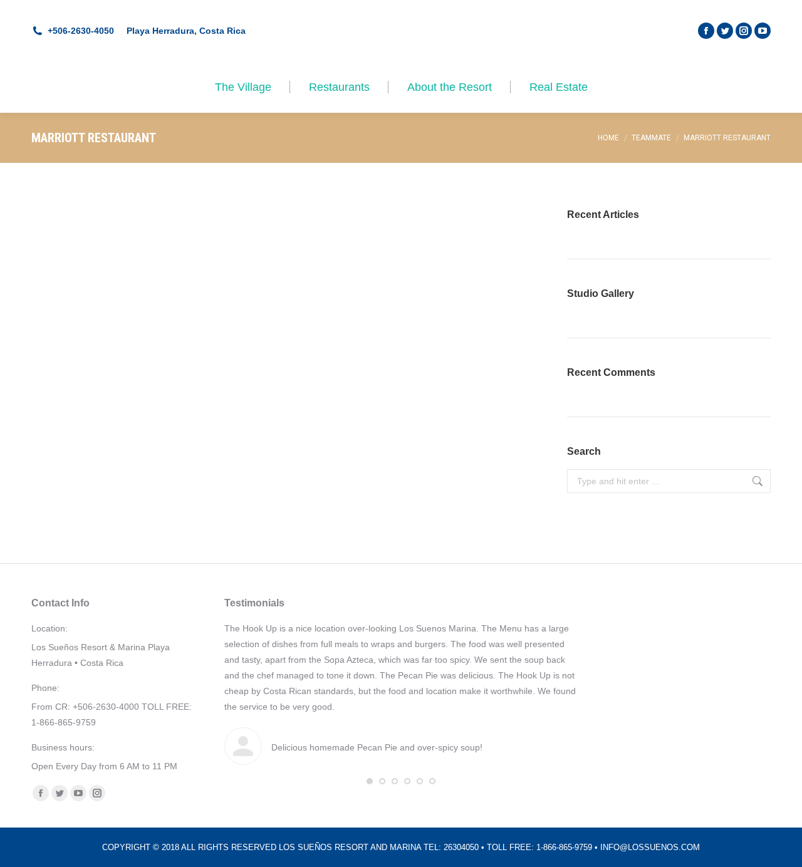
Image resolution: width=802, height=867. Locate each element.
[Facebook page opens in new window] (706, 31)
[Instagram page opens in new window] (744, 31)
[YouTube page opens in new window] (762, 31)
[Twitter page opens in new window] (725, 31)
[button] (370, 781)
